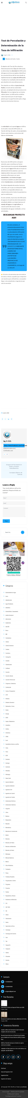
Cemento (7, 660)
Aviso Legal (5, 1091)
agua (11, 168)
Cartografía (8, 657)
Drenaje (7, 714)
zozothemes (24, 1087)
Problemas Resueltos (10, 877)
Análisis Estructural (9, 615)
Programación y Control (11, 880)
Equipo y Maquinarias (10, 721)
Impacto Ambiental (10, 782)
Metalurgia (8, 854)
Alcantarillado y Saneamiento (12, 611)
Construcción (8, 687)
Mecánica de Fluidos (10, 842)
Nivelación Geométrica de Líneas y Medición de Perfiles (14, 1019)
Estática (7, 729)
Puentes (7, 892)
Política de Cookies (13, 1094)
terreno (10, 135)
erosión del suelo (19, 182)
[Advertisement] (14, 20)
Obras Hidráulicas (9, 865)
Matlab (7, 835)
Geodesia (8, 759)
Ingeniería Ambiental (10, 786)
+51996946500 (9, 986)
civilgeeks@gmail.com (10, 991)
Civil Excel (3, 1068)
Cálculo (7, 642)
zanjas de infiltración (19, 77)
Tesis (7, 937)
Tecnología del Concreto (11, 933)
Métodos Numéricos (10, 858)
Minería (7, 861)
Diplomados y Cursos (10, 706)
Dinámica (7, 698)
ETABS (7, 736)
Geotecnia (8, 767)
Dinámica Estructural (10, 702)
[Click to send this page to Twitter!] (5, 419)
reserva (3, 173)
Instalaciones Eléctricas (11, 801)
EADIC (7, 717)
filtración (4, 92)
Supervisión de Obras (10, 926)
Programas (8, 884)
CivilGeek (8, 668)
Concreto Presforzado (10, 679)
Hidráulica (8, 770)
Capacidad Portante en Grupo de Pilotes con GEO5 (12, 1007)
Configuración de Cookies (13, 1096)
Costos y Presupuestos (10, 691)
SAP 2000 (8, 907)
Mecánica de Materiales (11, 846)
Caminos (7, 649)
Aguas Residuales (9, 604)
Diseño (7, 710)
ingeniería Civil (4, 1075)
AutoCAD (7, 626)
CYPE (7, 695)
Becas (7, 630)
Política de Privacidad (17, 1091)
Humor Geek (8, 778)
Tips (6, 941)
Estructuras (8, 733)
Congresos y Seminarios (11, 683)
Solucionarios (8, 918)
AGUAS (22, 241)
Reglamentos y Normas (10, 896)
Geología (8, 763)
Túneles (7, 952)
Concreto (7, 672)
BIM (6, 634)
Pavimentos (8, 869)
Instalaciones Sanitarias (11, 805)
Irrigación (8, 808)
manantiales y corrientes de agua (11, 177)
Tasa (15, 68)
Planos (7, 873)
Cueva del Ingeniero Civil (6, 1072)
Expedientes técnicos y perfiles (12, 744)
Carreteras (8, 653)
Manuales (8, 823)
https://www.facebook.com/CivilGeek (14, 445)
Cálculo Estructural (10, 645)
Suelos (18, 59)
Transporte (8, 949)
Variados (7, 960)
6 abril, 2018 (6, 413)
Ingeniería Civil (9, 789)
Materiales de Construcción (11, 831)
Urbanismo (8, 956)
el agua (17, 126)
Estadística (8, 725)
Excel (7, 740)
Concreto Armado (9, 676)
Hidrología (8, 774)
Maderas (7, 816)
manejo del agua (6, 204)
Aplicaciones (8, 619)
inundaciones (9, 182)
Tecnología (8, 930)
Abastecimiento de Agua (11, 592)
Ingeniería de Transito (10, 797)
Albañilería (8, 607)
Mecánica (8, 839)
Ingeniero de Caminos (6, 1079)
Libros (7, 812)
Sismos (7, 914)
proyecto (24, 166)
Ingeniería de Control (10, 793)
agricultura (17, 204)
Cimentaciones (9, 664)
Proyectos (8, 888)
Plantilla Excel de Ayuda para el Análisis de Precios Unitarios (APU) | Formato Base (13, 1037)
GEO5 (7, 755)
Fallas (7, 748)
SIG (6, 911)
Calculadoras (8, 638)
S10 (6, 903)
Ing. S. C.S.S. (7, 441)
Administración (9, 600)
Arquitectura (8, 623)
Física (7, 751)
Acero (7, 596)
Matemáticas (8, 827)
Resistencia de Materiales (11, 899)
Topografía (8, 945)
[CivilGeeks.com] (14, 2)
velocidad (14, 71)
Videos (7, 964)
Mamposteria (8, 820)
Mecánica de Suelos (11, 59)
